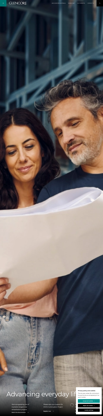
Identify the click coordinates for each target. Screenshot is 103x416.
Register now (47, 411)
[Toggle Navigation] (3, 3)
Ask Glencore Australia (59, 3)
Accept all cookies (88, 401)
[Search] (100, 3)
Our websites (81, 3)
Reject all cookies (88, 405)
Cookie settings (88, 410)
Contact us (90, 3)
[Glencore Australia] (18, 3)
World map (71, 3)
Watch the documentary (19, 412)
